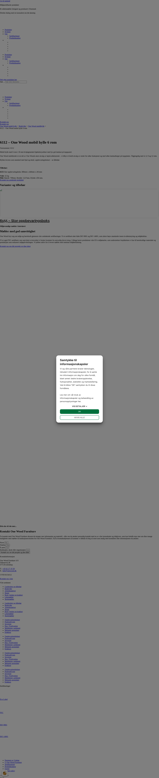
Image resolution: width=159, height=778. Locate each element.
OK (79, 411)
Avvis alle (79, 417)
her (79, 401)
